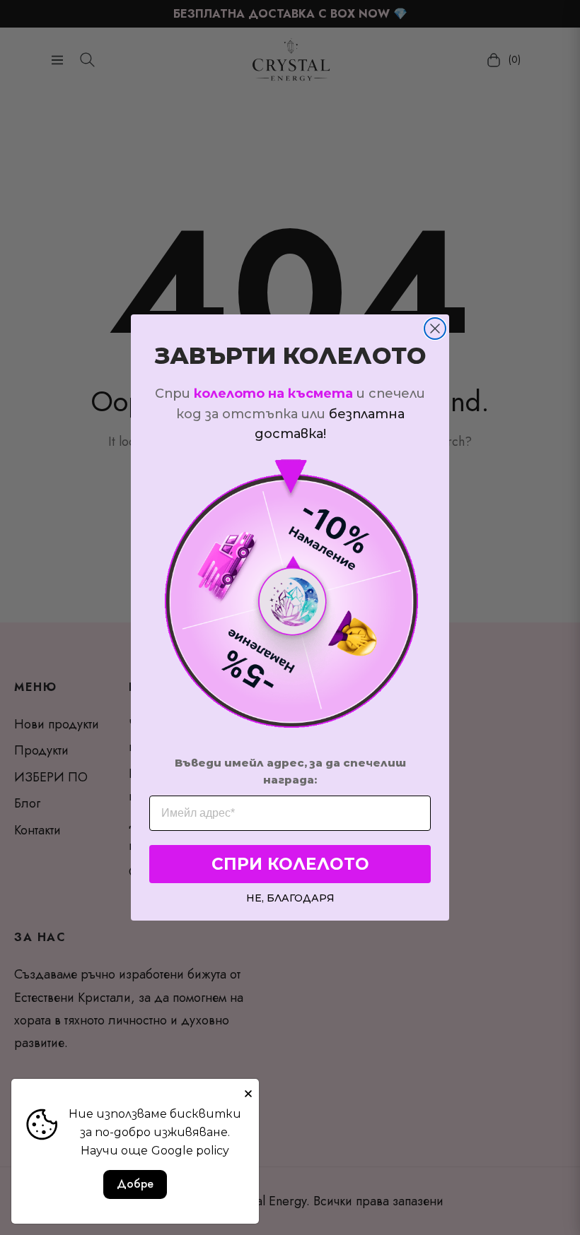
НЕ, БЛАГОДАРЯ (290, 897)
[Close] (248, 1089)
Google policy (190, 1150)
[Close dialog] (435, 328)
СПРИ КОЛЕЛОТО (290, 864)
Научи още (114, 1150)
